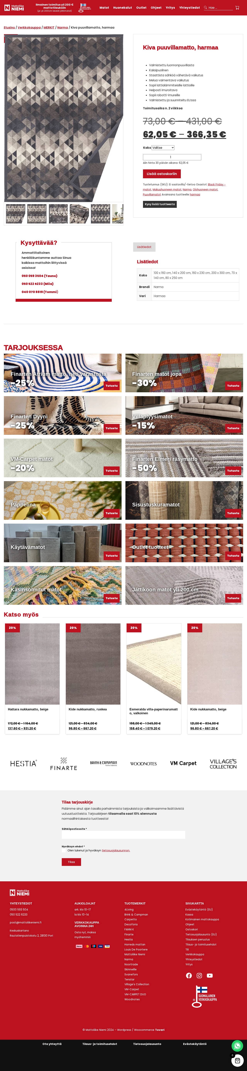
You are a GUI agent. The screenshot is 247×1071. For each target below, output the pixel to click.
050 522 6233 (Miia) (37, 284)
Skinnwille (130, 969)
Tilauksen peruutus (197, 939)
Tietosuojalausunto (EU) (201, 934)
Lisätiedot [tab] (144, 247)
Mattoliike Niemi (134, 954)
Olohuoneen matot (205, 189)
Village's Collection (136, 984)
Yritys (189, 964)
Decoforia (131, 924)
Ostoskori (191, 929)
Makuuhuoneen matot (167, 189)
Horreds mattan (134, 944)
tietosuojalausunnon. (116, 850)
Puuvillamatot (152, 194)
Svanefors (131, 974)
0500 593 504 (19, 909)
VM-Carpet (131, 989)
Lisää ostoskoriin (162, 173)
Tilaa (71, 862)
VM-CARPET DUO (135, 994)
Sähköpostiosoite (74, 829)
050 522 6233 (18, 914)
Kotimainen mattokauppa (202, 919)
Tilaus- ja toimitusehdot (201, 944)
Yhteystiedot (193, 959)
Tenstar (129, 979)
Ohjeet (189, 924)
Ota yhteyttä (52, 1044)
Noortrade (131, 964)
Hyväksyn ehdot (73, 846)
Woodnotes (132, 999)
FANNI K (129, 929)
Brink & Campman (136, 914)
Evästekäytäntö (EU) (199, 909)
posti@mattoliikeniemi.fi (25, 922)
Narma (62, 27)
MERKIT (49, 27)
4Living (129, 909)
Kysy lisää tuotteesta (160, 204)
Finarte (129, 934)
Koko (147, 148)
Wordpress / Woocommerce (140, 1030)
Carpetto (130, 919)
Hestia (128, 939)
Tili (187, 949)
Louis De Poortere (136, 949)
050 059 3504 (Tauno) (39, 276)
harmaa (195, 194)
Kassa (189, 914)
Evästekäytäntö (195, 1044)
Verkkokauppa (29, 27)
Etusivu (9, 27)
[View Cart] (237, 7)
